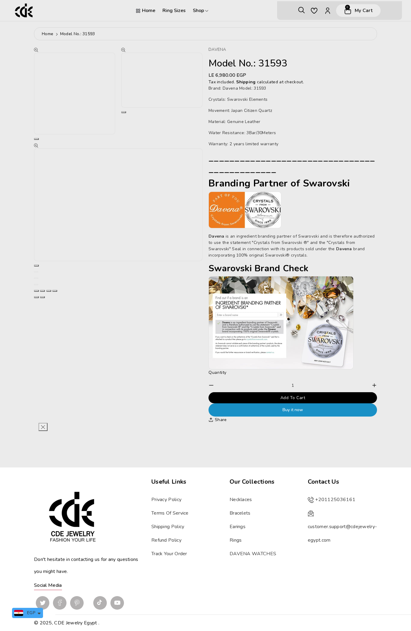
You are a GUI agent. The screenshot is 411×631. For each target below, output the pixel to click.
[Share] (42, 291)
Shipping (245, 82)
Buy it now (293, 410)
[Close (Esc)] (36, 291)
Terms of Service (170, 513)
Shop (199, 10)
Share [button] (221, 420)
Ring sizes (174, 10)
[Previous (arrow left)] (36, 297)
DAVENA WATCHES (253, 553)
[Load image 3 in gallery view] (36, 284)
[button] (301, 10)
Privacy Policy (166, 499)
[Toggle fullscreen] (48, 291)
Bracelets (240, 513)
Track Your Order (169, 553)
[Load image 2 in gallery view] (36, 278)
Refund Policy (166, 540)
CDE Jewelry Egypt (75, 623)
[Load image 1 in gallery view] (36, 271)
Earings (238, 526)
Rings (236, 540)
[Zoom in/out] (54, 291)
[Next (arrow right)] (42, 297)
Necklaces (241, 499)
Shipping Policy (167, 526)
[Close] (43, 427)
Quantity (218, 372)
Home (148, 10)
